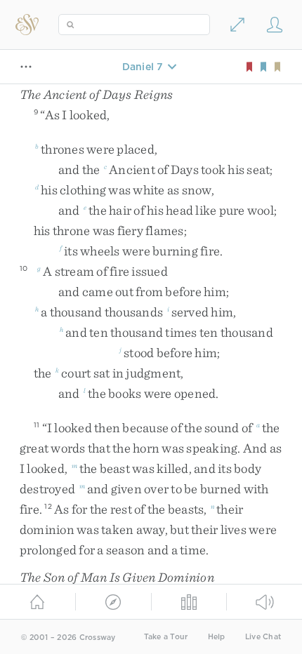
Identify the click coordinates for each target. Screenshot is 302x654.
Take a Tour (166, 636)
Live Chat (263, 636)
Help (216, 636)
